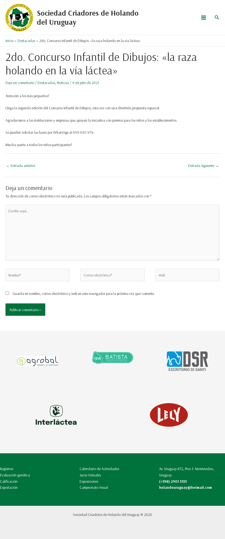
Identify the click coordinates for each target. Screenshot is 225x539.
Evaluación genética (15, 475)
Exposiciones (89, 481)
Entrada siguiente (203, 165)
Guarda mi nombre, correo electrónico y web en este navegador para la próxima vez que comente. (84, 293)
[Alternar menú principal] (203, 17)
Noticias (63, 82)
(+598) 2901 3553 (173, 481)
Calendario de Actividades (99, 468)
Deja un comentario (19, 82)
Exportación (9, 487)
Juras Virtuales (90, 475)
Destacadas (46, 82)
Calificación (9, 481)
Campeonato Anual (94, 487)
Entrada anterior (20, 165)
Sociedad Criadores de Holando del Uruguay (88, 17)
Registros (6, 468)
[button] (217, 17)
